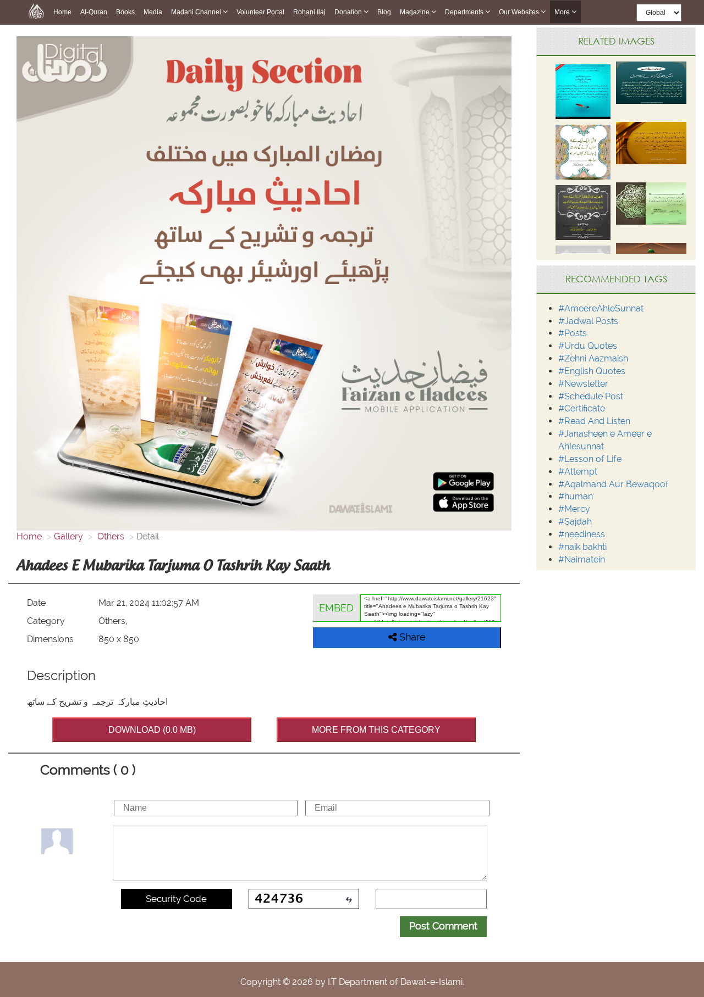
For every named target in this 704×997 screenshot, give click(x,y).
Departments (465, 12)
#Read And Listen (594, 421)
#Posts (572, 333)
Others (109, 536)
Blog (384, 12)
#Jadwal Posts (588, 321)
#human (575, 496)
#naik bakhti (582, 547)
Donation (349, 12)
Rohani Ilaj (309, 12)
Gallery (68, 536)
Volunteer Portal (260, 12)
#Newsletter (583, 383)
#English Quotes (591, 371)
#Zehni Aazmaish (593, 358)
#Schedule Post (590, 396)
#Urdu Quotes (587, 346)
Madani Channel (197, 12)
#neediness (581, 534)
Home (62, 12)
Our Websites (520, 12)
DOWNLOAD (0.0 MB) (152, 729)
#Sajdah (575, 521)
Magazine (415, 12)
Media (153, 12)
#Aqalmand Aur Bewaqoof (613, 484)
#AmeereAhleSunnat (601, 308)
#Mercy (574, 509)
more (562, 12)
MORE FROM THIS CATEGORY (376, 729)
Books (125, 12)
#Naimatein (581, 559)
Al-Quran (93, 12)
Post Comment (443, 926)
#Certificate (581, 408)
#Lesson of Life (590, 459)
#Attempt (577, 471)
